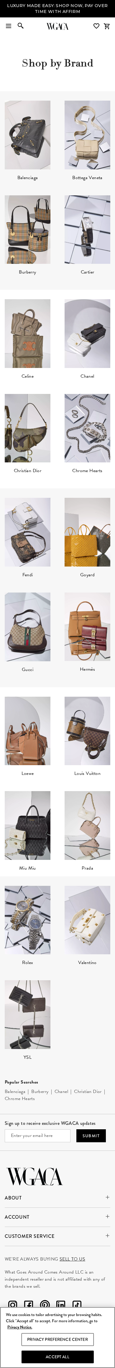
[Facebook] (28, 1306)
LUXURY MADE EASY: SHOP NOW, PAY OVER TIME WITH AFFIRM (57, 8)
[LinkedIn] (61, 1306)
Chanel (61, 1091)
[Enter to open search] (20, 26)
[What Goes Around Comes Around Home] (57, 26)
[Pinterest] (45, 1306)
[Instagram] (13, 1306)
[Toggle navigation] (8, 26)
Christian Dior (88, 1091)
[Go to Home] (35, 1176)
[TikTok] (77, 1306)
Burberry (39, 1091)
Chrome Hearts (20, 1098)
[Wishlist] (97, 26)
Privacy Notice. (19, 1327)
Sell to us (72, 1259)
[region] (57, 1337)
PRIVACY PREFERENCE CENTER (57, 1339)
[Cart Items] (106, 26)
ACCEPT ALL (57, 1357)
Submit (91, 1136)
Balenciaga (15, 1091)
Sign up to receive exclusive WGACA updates (50, 1123)
